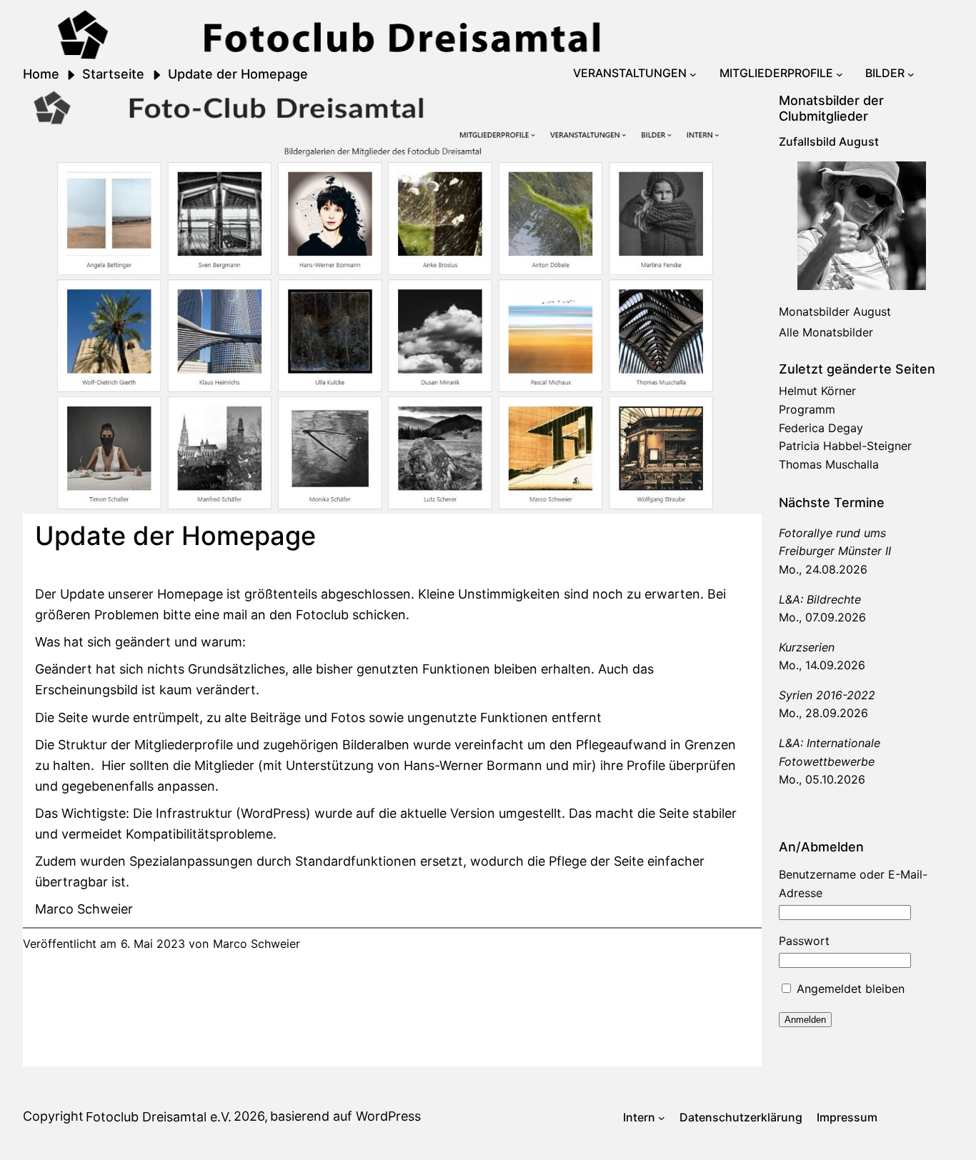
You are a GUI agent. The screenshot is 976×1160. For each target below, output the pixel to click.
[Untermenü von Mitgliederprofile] (839, 73)
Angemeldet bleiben (849, 988)
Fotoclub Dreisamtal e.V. (158, 1116)
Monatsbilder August (835, 311)
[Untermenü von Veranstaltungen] (693, 73)
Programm (807, 409)
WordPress (388, 1116)
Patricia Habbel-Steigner (845, 446)
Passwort (804, 941)
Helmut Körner (817, 391)
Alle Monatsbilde (824, 332)
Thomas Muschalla (829, 464)
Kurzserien (807, 647)
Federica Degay (821, 428)
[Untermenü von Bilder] (911, 73)
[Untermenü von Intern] (661, 1117)
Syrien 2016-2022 (827, 695)
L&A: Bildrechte (820, 599)
